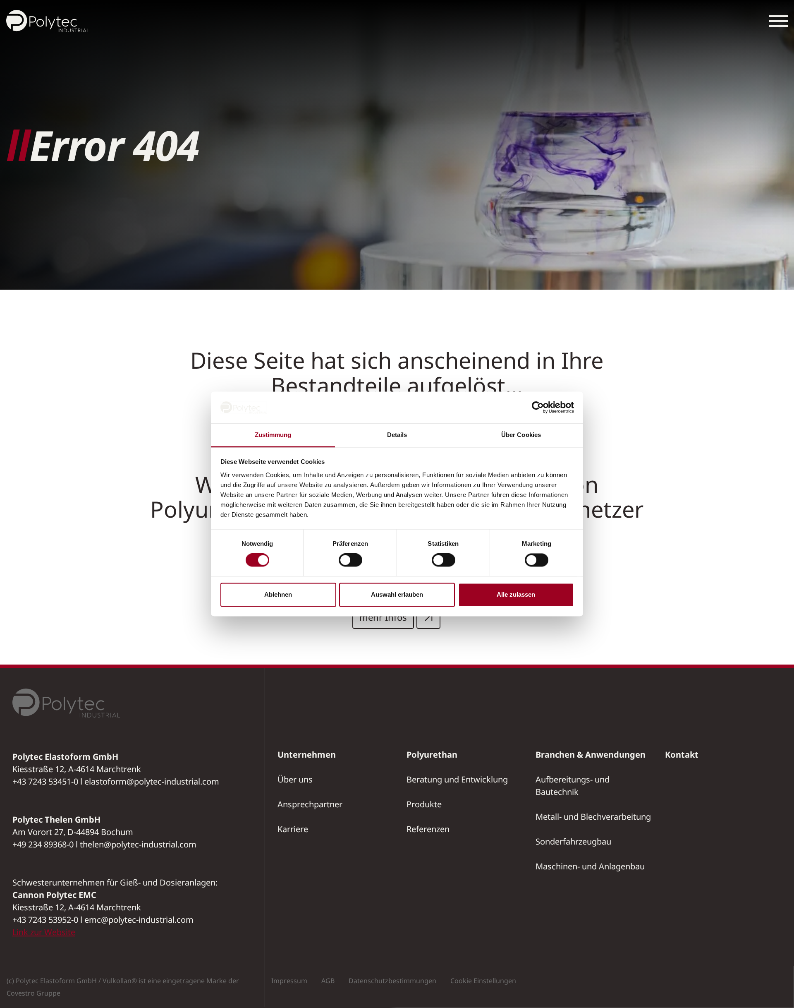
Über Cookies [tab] (521, 434)
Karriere (292, 829)
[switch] (350, 560)
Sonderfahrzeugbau (573, 841)
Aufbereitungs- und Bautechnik (573, 785)
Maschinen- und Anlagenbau (590, 866)
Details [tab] (397, 434)
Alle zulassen (516, 594)
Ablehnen (278, 594)
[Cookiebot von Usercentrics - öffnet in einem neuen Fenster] (538, 407)
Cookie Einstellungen (483, 980)
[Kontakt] (781, 415)
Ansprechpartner (309, 804)
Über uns (295, 779)
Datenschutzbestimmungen (392, 980)
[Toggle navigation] (778, 21)
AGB (328, 980)
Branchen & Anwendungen (591, 754)
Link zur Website (43, 932)
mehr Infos (383, 617)
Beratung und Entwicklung (457, 779)
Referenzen (428, 829)
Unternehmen (306, 754)
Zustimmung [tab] (273, 434)
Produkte (424, 804)
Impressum (289, 980)
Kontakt (681, 754)
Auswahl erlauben (397, 594)
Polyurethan (432, 754)
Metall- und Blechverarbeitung (593, 816)
